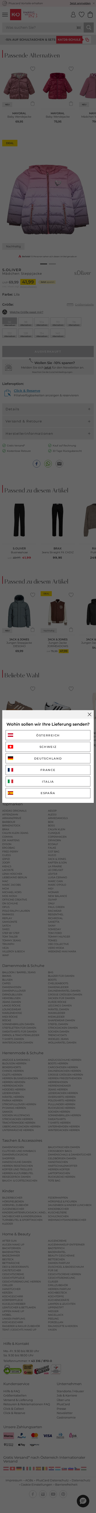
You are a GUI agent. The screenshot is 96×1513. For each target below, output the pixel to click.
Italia (48, 781)
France (47, 770)
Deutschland (48, 758)
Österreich (48, 735)
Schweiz (48, 747)
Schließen (89, 714)
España (48, 793)
